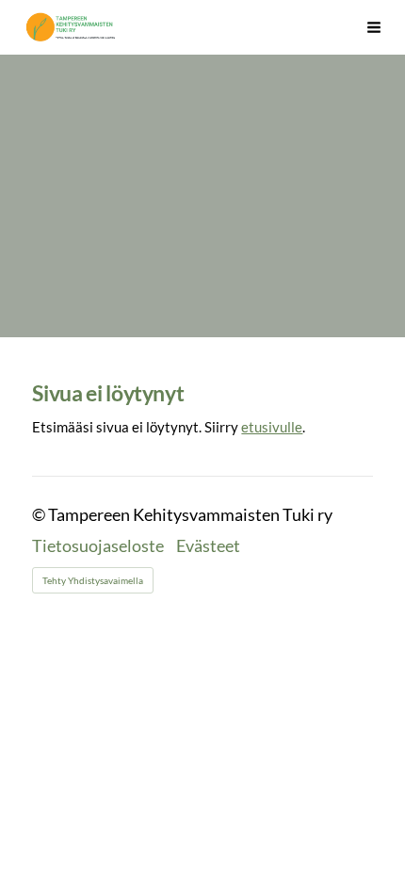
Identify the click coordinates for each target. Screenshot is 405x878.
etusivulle (271, 426)
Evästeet (208, 546)
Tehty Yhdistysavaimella (92, 580)
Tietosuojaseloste (98, 546)
